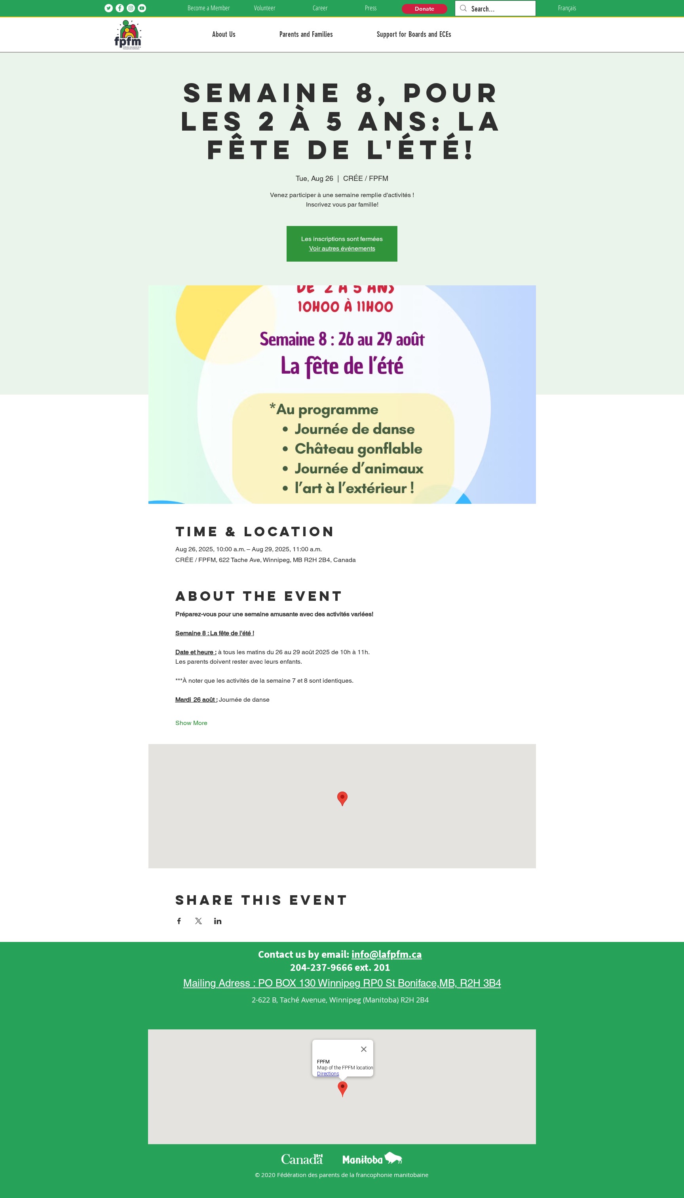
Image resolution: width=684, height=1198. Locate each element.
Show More (191, 723)
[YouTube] (142, 8)
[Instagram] (131, 8)
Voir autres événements (342, 248)
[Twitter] (108, 8)
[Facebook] (120, 8)
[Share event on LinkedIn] (218, 921)
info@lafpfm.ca (387, 954)
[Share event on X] (198, 921)
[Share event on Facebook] (179, 921)
